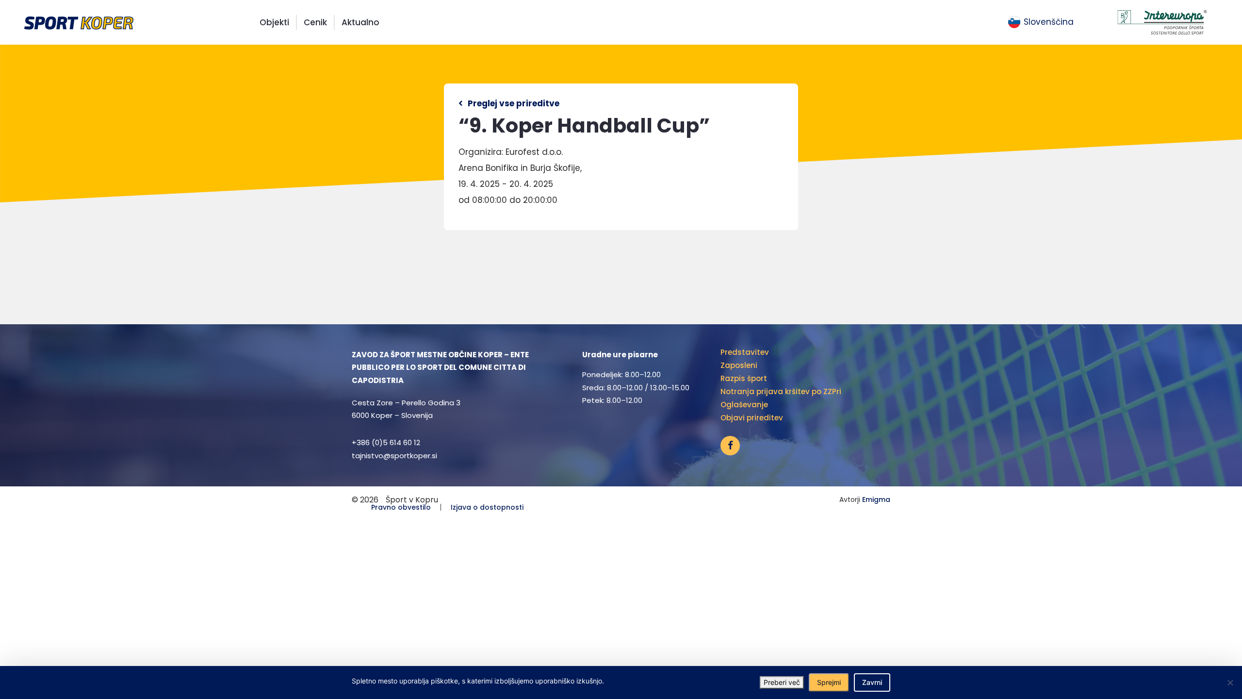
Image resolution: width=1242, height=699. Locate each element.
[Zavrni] (1230, 682)
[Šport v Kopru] (78, 22)
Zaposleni (738, 365)
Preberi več (782, 682)
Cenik (315, 22)
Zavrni (872, 682)
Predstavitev (744, 352)
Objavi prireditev (751, 418)
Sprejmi (829, 682)
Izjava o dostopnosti (487, 507)
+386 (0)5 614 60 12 (386, 442)
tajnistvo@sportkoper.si (394, 455)
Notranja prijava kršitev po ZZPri (780, 391)
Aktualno (360, 22)
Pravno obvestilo (401, 507)
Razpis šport (743, 378)
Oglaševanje (744, 404)
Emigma (876, 499)
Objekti (274, 22)
